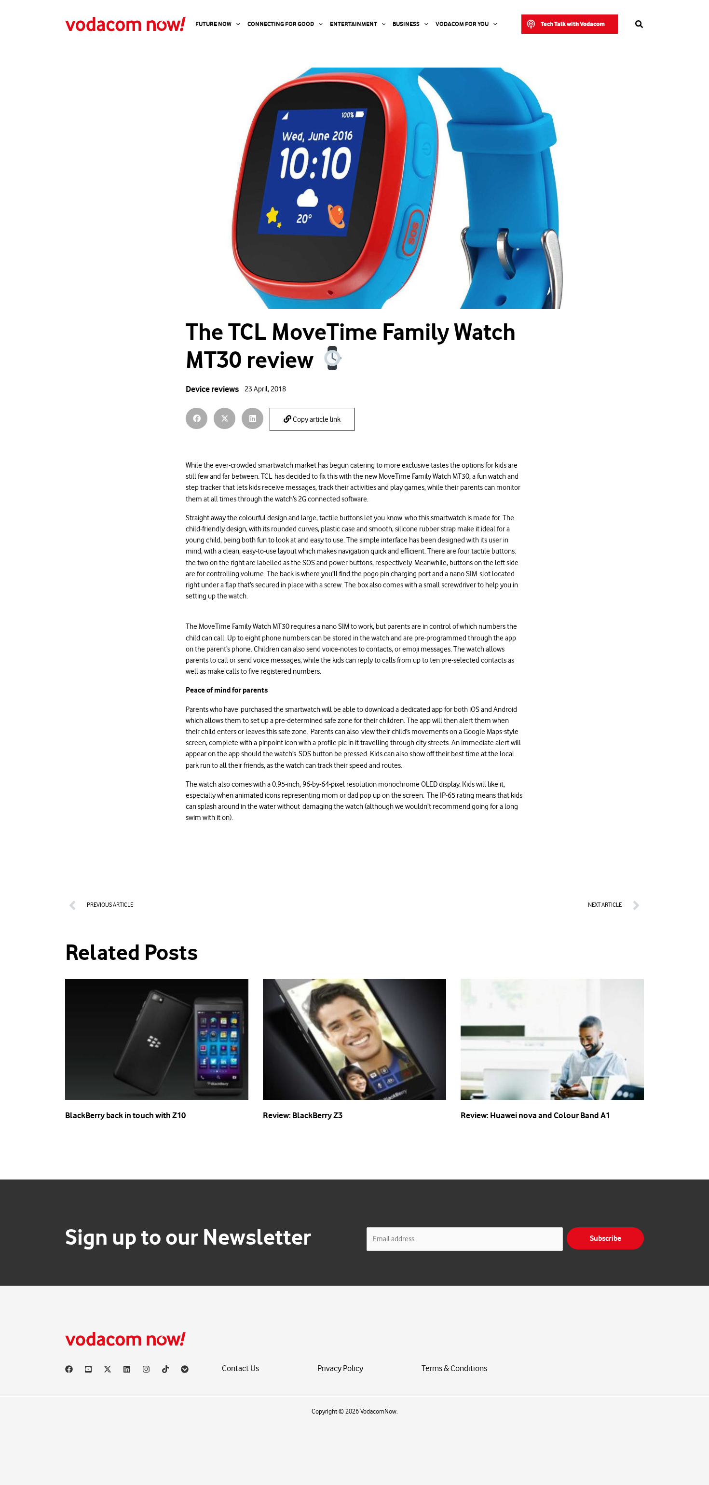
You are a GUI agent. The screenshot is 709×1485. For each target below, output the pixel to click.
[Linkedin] (127, 1369)
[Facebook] (69, 1369)
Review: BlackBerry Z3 (302, 1115)
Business (406, 24)
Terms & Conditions (454, 1368)
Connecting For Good (280, 24)
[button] (569, 24)
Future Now (213, 24)
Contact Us (240, 1368)
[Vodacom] (185, 1369)
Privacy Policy (340, 1368)
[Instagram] (146, 1369)
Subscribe (605, 1238)
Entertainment (353, 24)
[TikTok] (165, 1369)
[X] (107, 1369)
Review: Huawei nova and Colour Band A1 (535, 1115)
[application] (236, 24)
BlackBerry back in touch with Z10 (125, 1115)
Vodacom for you (462, 24)
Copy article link (316, 420)
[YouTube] (88, 1369)
